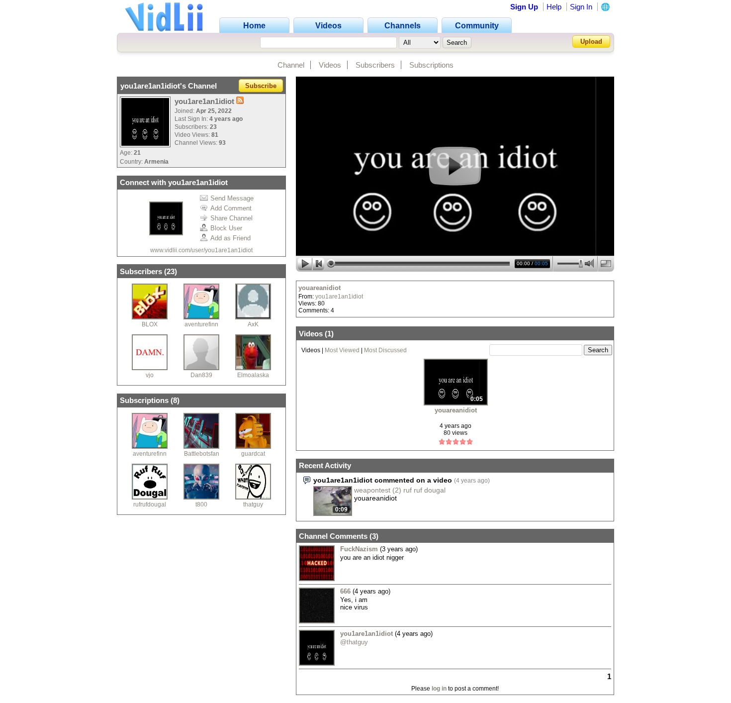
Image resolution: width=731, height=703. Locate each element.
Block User (226, 228)
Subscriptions (431, 65)
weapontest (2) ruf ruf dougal (400, 490)
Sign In (581, 6)
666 (345, 591)
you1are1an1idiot (339, 296)
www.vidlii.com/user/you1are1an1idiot (201, 250)
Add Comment (231, 208)
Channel (290, 65)
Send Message (232, 198)
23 (171, 271)
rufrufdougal (149, 504)
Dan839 (201, 375)
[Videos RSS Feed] (240, 101)
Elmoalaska (253, 375)
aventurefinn (201, 324)
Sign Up (524, 6)
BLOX (150, 324)
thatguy (253, 504)
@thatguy (354, 642)
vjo (150, 375)
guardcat (253, 453)
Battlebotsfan (201, 453)
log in (439, 688)
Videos (330, 65)
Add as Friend (230, 238)
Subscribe (260, 86)
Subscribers (375, 65)
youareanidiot (319, 288)
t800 (201, 504)
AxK (253, 324)
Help (554, 6)
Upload (591, 41)
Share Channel (231, 218)
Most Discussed (385, 350)
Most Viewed (342, 350)
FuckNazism (359, 549)
